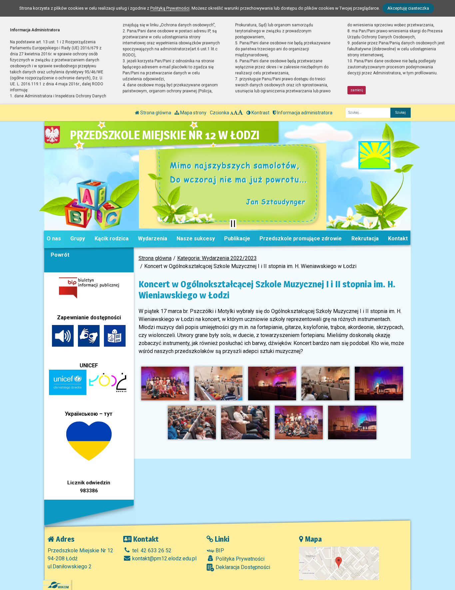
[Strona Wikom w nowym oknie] (58, 585)
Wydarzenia (152, 238)
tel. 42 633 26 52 (151, 550)
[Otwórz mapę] (339, 563)
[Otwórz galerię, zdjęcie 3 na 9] (272, 383)
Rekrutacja (365, 238)
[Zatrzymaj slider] (233, 223)
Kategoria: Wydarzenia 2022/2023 (217, 258)
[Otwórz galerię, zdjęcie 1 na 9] (165, 383)
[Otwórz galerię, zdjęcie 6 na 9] (192, 422)
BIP (219, 550)
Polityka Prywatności (239, 559)
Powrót (60, 255)
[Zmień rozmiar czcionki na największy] (240, 112)
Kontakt (398, 238)
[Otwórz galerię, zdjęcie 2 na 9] (218, 383)
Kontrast (259, 112)
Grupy (77, 238)
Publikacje (237, 238)
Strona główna (155, 112)
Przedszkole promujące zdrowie (300, 238)
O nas (54, 238)
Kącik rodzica (112, 238)
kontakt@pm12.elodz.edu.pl (164, 558)
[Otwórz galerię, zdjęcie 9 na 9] (352, 422)
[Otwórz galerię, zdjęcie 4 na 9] (325, 383)
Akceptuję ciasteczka (408, 8)
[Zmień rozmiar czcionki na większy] (235, 112)
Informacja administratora (304, 112)
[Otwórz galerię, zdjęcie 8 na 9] (299, 422)
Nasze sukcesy (196, 238)
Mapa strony (193, 112)
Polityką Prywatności (170, 8)
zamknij (356, 90)
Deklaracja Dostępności (242, 567)
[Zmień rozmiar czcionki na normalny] (231, 112)
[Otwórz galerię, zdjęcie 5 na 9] (379, 383)
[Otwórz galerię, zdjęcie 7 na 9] (245, 422)
